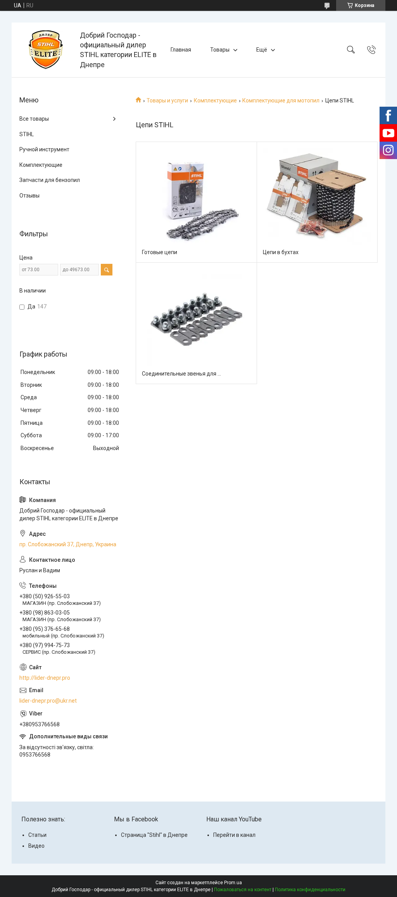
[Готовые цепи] (196, 202)
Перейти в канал (234, 835)
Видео (36, 846)
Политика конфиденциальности (310, 889)
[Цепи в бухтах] (317, 202)
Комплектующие (215, 100)
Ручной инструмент (44, 149)
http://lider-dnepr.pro (44, 678)
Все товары (34, 119)
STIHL (26, 134)
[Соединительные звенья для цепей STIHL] (196, 323)
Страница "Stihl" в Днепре (154, 835)
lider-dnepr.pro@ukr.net (48, 701)
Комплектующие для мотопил (280, 100)
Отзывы (29, 195)
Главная (181, 50)
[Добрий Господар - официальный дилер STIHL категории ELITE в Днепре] (46, 49)
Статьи (37, 835)
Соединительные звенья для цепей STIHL (182, 374)
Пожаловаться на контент (242, 889)
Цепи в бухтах (281, 252)
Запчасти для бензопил (49, 180)
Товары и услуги (167, 100)
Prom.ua (233, 882)
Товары (220, 50)
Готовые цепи (159, 252)
